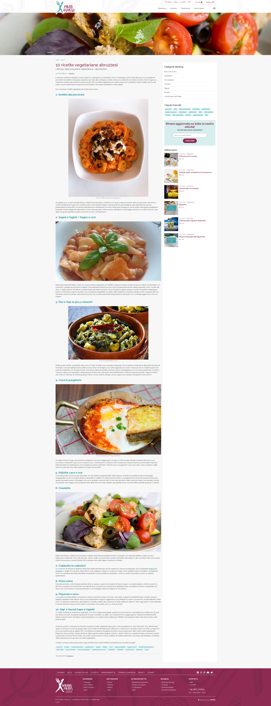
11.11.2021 (182, 218)
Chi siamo (168, 2)
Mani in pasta (89, 687)
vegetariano (89, 647)
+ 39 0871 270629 (196, 689)
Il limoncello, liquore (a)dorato (192, 221)
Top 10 (166, 88)
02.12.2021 (182, 202)
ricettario (196, 109)
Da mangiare (169, 80)
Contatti (183, 2)
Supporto (193, 679)
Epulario (182, 205)
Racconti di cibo (170, 72)
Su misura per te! (139, 679)
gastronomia (198, 115)
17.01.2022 (182, 154)
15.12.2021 (182, 186)
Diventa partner (167, 687)
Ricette (167, 92)
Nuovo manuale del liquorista (192, 237)
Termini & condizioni (126, 673)
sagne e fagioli (120, 647)
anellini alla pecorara (146, 647)
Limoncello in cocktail (188, 188)
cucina (167, 115)
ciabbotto (120, 649)
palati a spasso (170, 112)
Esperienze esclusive (140, 682)
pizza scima (130, 649)
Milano (110, 687)
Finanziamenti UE (108, 673)
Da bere (167, 84)
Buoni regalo (199, 8)
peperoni (139, 649)
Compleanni (136, 687)
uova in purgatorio (84, 649)
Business (173, 8)
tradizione (182, 112)
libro (200, 112)
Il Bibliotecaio (190, 202)
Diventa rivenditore (169, 690)
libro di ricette (185, 109)
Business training (168, 682)
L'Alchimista (189, 186)
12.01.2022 (182, 170)
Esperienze (162, 8)
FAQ (189, 2)
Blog (176, 2)
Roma (110, 682)
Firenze (110, 685)
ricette (67, 647)
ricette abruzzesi (77, 647)
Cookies (150, 673)
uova (146, 649)
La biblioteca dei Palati (172, 96)
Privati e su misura (138, 685)
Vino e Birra (88, 685)
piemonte (192, 112)
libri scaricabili (178, 115)
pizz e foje (60, 649)
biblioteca (206, 109)
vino (175, 109)
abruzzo (59, 647)
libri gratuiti (209, 112)
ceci (111, 647)
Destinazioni (185, 8)
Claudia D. (71, 73)
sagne (98, 647)
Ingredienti (168, 76)
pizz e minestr (70, 649)
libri (206, 115)
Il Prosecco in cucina (188, 156)
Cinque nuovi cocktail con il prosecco (195, 172)
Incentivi (165, 685)
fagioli (105, 647)
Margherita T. (190, 154)
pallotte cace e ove (99, 649)
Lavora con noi (81, 673)
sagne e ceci (132, 647)
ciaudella (111, 649)
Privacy (141, 673)
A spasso (87, 682)
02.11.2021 (182, 234)
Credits (58, 702)
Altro (85, 690)
